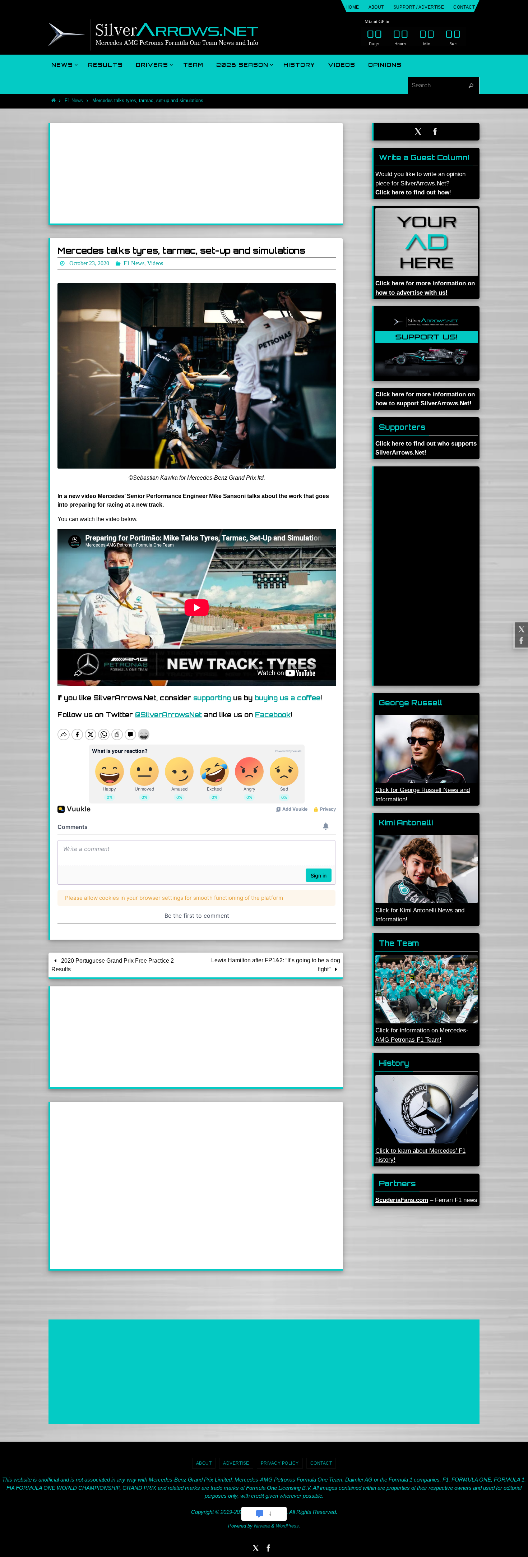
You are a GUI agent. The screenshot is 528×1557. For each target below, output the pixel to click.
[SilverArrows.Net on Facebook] (520, 641)
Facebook (273, 715)
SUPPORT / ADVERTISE (418, 7)
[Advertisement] (196, 173)
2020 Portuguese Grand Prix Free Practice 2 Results (112, 965)
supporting (212, 698)
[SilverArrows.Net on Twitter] (520, 629)
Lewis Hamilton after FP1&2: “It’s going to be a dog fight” (275, 964)
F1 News (74, 100)
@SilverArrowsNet (168, 715)
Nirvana (262, 1526)
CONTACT (464, 7)
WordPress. (288, 1526)
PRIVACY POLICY (280, 1463)
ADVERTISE (236, 1463)
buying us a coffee (287, 698)
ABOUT (376, 7)
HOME (352, 7)
